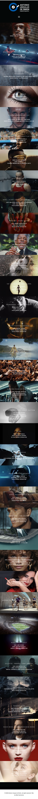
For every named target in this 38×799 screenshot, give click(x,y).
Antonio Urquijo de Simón (14, 793)
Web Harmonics (20, 795)
